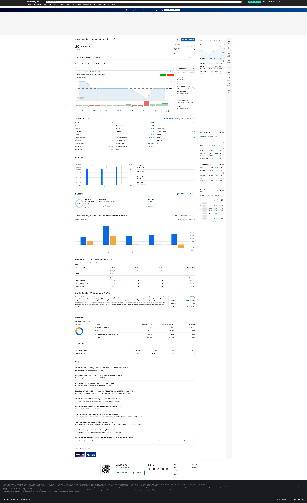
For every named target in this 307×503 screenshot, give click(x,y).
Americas (75, 7)
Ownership (89, 67)
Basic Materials (190, 300)
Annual (77, 219)
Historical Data (97, 67)
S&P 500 (202, 66)
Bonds (215, 40)
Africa (114, 7)
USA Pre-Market (101, 7)
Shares (29, 7)
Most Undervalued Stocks (206, 190)
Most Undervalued (204, 195)
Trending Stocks (205, 164)
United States (191, 306)
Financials (91, 64)
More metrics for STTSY (188, 118)
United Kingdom (51, 7)
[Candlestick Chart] (77, 72)
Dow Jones (203, 71)
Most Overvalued (215, 195)
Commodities (209, 40)
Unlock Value (190, 46)
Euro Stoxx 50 (203, 63)
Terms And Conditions (281, 499)
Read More (78, 306)
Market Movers (205, 132)
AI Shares (119, 7)
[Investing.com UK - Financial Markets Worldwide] (33, 1)
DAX (201, 61)
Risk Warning (301, 499)
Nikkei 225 (202, 68)
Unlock (113, 270)
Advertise (194, 467)
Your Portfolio (177, 471)
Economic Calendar (87, 4)
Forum (106, 64)
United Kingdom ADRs (61, 7)
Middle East (88, 7)
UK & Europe (81, 7)
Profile (83, 67)
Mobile (175, 467)
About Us (194, 464)
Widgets (176, 474)
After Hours (109, 7)
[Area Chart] (80, 72)
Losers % (217, 136)
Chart (84, 64)
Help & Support (196, 471)
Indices (202, 40)
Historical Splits (106, 67)
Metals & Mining (190, 297)
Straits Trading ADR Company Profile (92, 293)
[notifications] (276, 1)
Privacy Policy (292, 499)
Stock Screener (97, 4)
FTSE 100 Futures (204, 73)
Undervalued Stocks (137, 7)
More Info (97, 57)
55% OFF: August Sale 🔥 (254, 1)
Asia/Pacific (94, 7)
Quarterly (83, 219)
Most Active (44, 7)
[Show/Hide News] (99, 72)
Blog (175, 464)
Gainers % (210, 136)
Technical (99, 64)
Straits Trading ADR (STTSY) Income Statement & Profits (101, 215)
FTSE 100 (202, 58)
